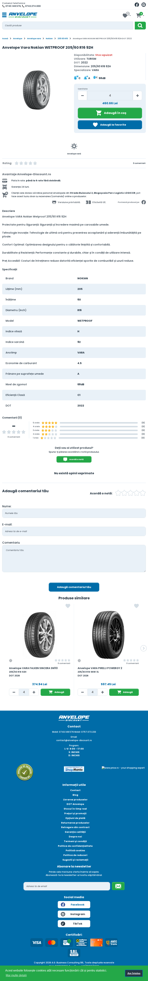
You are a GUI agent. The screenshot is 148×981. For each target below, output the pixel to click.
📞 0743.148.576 (11, 6)
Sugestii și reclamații (75, 859)
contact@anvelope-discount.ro (74, 740)
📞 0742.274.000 (31, 6)
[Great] (137, 493)
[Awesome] (143, 493)
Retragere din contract (75, 827)
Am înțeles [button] (133, 973)
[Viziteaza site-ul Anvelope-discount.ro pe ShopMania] (74, 768)
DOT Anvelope (75, 804)
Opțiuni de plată (75, 818)
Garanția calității (75, 831)
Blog (75, 794)
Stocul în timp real (75, 808)
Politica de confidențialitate (75, 845)
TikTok (77, 923)
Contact (75, 790)
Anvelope (17, 38)
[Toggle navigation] (4, 15)
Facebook (77, 904)
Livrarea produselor (75, 799)
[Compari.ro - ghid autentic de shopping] (25, 772)
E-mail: (7, 524)
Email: (74, 736)
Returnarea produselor (75, 822)
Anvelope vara (34, 38)
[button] (5, 91)
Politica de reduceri (75, 855)
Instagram (77, 914)
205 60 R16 (63, 38)
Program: (74, 745)
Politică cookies (75, 850)
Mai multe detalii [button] (16, 975)
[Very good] (130, 493)
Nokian (49, 38)
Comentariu (11, 543)
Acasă (5, 38)
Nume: (6, 506)
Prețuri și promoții (75, 813)
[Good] (124, 493)
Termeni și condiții (75, 841)
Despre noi (75, 836)
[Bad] (118, 493)
